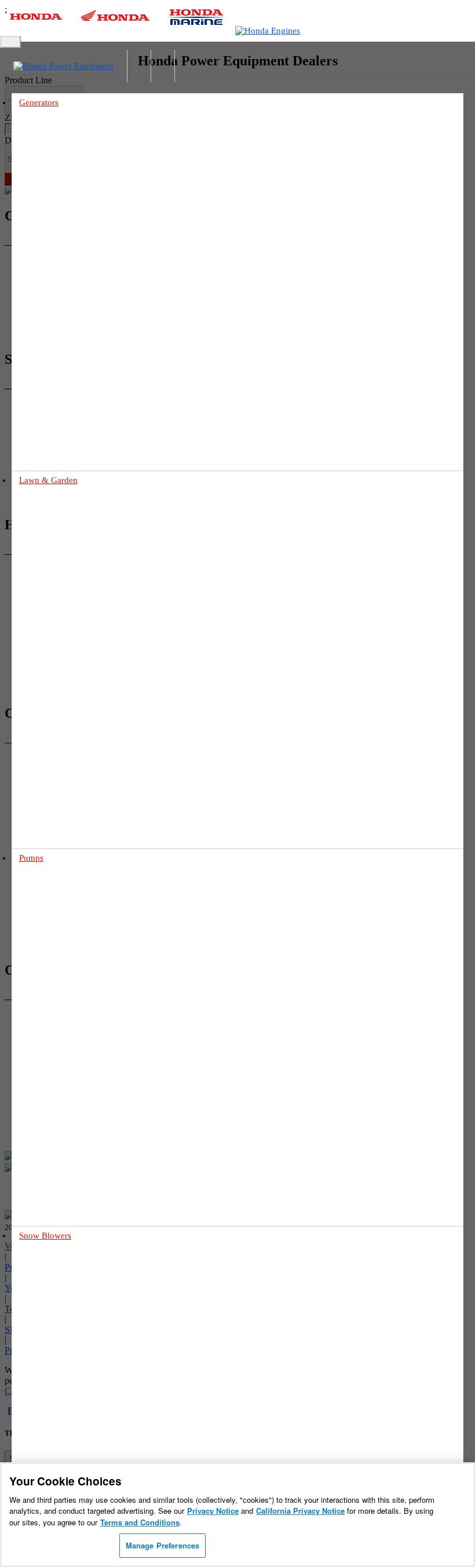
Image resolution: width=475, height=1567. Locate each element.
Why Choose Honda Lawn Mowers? (95, 651)
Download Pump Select (75, 1120)
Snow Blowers (45, 1235)
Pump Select (58, 1134)
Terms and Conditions (140, 1522)
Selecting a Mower (68, 638)
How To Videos (40, 433)
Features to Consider (71, 1350)
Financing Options (68, 814)
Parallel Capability (68, 338)
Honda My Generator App (79, 365)
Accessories (57, 352)
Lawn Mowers (42, 507)
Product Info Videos (47, 420)
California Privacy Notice (300, 1510)
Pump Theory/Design (72, 1107)
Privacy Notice (213, 1510)
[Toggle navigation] (10, 42)
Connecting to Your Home (80, 312)
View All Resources (69, 827)
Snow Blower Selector (73, 1377)
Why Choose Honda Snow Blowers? (95, 1363)
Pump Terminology (69, 1094)
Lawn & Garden (48, 480)
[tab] (237, 507)
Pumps (31, 857)
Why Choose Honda (71, 1054)
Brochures (55, 787)
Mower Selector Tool (72, 625)
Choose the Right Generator (83, 298)
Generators (39, 102)
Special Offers (61, 801)
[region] (237, 1514)
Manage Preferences (162, 1545)
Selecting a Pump (66, 1067)
